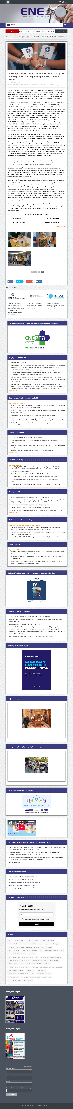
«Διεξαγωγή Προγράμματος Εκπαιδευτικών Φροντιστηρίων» (25, 888)
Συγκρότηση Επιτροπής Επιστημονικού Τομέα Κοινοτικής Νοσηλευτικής (30, 507)
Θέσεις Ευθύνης (54, 960)
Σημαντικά (32, 84)
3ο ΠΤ (17, 940)
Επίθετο (8, 1081)
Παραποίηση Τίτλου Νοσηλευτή (18, 967)
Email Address (18, 1068)
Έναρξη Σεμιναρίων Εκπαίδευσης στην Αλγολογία (23, 876)
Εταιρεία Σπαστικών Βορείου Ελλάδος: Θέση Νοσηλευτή (24, 624)
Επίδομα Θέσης (13, 960)
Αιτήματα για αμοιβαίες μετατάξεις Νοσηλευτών (24, 525)
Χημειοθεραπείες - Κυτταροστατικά (40, 977)
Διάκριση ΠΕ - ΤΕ (37, 950)
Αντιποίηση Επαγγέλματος (42, 943)
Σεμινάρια (59, 967)
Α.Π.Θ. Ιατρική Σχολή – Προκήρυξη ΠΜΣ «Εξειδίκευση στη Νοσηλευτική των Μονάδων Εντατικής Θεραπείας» (32, 31)
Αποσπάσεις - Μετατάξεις (16, 947)
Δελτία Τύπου (22, 84)
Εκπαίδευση (31, 953)
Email (64, 86)
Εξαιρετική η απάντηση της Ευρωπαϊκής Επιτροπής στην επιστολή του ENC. (32, 450)
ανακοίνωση (28, 980)
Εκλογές (23, 953)
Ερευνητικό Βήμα (15, 550)
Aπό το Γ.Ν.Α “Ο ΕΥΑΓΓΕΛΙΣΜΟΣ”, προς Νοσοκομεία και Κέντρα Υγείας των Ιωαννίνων (35, 537)
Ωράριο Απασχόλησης (15, 980)
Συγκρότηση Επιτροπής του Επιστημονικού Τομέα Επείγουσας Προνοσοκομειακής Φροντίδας (36, 510)
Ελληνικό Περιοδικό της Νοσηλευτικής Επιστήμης (23, 957)
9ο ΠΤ (23, 940)
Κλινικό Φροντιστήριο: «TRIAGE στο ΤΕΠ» (21, 879)
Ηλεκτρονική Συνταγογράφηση (30, 960)
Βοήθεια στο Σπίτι (46, 947)
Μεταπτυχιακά (13, 963)
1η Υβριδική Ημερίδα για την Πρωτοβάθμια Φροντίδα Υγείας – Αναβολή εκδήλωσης (34, 476)
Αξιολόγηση (55, 943)
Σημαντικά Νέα (39, 84)
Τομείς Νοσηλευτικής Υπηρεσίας (18, 973)
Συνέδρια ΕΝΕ (30, 970)
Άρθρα (36, 940)
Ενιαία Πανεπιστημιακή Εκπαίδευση (51, 957)
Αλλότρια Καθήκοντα (15, 943)
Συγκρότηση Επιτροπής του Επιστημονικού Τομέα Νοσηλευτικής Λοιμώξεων (32, 504)
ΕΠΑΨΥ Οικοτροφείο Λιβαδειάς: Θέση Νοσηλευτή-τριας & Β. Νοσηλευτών (56, 305)
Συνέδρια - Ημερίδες (15, 465)
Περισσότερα (13, 390)
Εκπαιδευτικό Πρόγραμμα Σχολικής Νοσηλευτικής (22, 885)
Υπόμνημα (25, 977)
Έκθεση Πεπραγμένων (47, 940)
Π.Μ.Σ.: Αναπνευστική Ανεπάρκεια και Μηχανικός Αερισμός (35, 305)
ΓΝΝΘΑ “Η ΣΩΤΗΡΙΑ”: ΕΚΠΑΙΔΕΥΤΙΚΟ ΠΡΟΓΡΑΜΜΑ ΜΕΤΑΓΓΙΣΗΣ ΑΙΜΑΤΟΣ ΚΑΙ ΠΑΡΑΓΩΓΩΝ (38, 484)
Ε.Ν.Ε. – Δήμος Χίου (14, 862)
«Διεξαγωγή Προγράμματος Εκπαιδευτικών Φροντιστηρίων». (25, 882)
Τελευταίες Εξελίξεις (48, 84)
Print (58, 86)
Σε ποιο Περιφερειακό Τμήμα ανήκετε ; (18, 1088)
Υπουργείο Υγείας (14, 977)
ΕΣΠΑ (16, 953)
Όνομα (8, 1075)
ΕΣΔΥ (10, 953)
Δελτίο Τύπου (26, 950)
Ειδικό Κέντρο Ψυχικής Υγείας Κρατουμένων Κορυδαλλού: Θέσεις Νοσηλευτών (31, 636)
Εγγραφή (36, 924)
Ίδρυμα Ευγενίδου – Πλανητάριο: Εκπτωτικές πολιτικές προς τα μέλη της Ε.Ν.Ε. (33, 415)
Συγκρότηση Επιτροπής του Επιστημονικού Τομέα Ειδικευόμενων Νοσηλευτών (32, 497)
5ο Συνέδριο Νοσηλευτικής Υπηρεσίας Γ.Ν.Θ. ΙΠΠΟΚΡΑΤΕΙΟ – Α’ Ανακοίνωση (32, 474)
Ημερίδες (44, 960)
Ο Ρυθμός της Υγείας (43, 963)
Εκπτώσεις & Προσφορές (17, 403)
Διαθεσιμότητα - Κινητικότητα (54, 950)
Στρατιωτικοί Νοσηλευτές (16, 970)
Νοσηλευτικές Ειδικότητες (27, 963)
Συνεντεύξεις (40, 970)
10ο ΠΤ (29, 940)
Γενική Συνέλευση (14, 950)
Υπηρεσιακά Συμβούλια (44, 973)
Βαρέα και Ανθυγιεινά (32, 947)
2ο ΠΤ (10, 940)
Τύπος (32, 973)
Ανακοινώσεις (27, 943)
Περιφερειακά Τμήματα (47, 967)
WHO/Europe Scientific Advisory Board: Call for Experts (26, 437)
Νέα (28, 84)
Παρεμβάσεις (34, 967)
